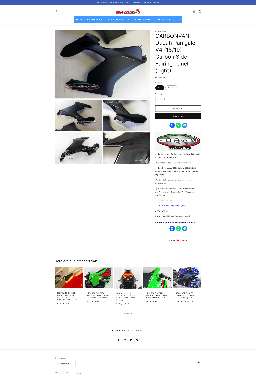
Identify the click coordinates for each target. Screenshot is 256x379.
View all (128, 313)
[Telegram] (184, 125)
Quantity (158, 94)
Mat (159, 88)
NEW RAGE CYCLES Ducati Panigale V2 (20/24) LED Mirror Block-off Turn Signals (67, 296)
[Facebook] (172, 125)
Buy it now (178, 116)
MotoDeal (63, 373)
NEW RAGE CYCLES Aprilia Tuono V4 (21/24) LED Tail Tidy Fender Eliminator (127, 296)
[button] (58, 11)
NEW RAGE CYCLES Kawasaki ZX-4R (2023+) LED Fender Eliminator (98, 295)
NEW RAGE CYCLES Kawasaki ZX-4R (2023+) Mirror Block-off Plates (157, 295)
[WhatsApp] (178, 125)
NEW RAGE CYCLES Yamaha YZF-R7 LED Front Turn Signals (184, 295)
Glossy (171, 88)
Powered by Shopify (74, 373)
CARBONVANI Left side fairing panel (172, 206)
